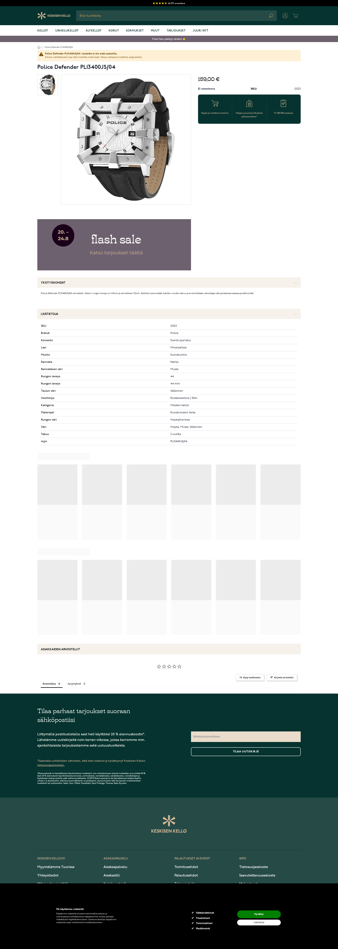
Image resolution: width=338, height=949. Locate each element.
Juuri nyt (200, 30)
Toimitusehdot (186, 867)
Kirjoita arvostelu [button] (283, 677)
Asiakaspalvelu (115, 867)
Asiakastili (112, 875)
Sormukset (135, 30)
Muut (155, 30)
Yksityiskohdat (53, 282)
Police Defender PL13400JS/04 (59, 47)
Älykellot (94, 30)
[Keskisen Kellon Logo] (54, 16)
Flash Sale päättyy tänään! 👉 (169, 38)
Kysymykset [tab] (74, 683)
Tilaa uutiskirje (246, 751)
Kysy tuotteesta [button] (251, 677)
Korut (114, 30)
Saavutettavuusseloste (257, 875)
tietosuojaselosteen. (51, 765)
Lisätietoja (49, 314)
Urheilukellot (67, 30)
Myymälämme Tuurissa (55, 867)
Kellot (42, 30)
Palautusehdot (186, 875)
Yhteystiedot (47, 875)
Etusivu (38, 47)
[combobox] (176, 15)
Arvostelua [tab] (49, 683)
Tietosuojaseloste (253, 867)
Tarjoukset (176, 30)
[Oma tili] (285, 15)
